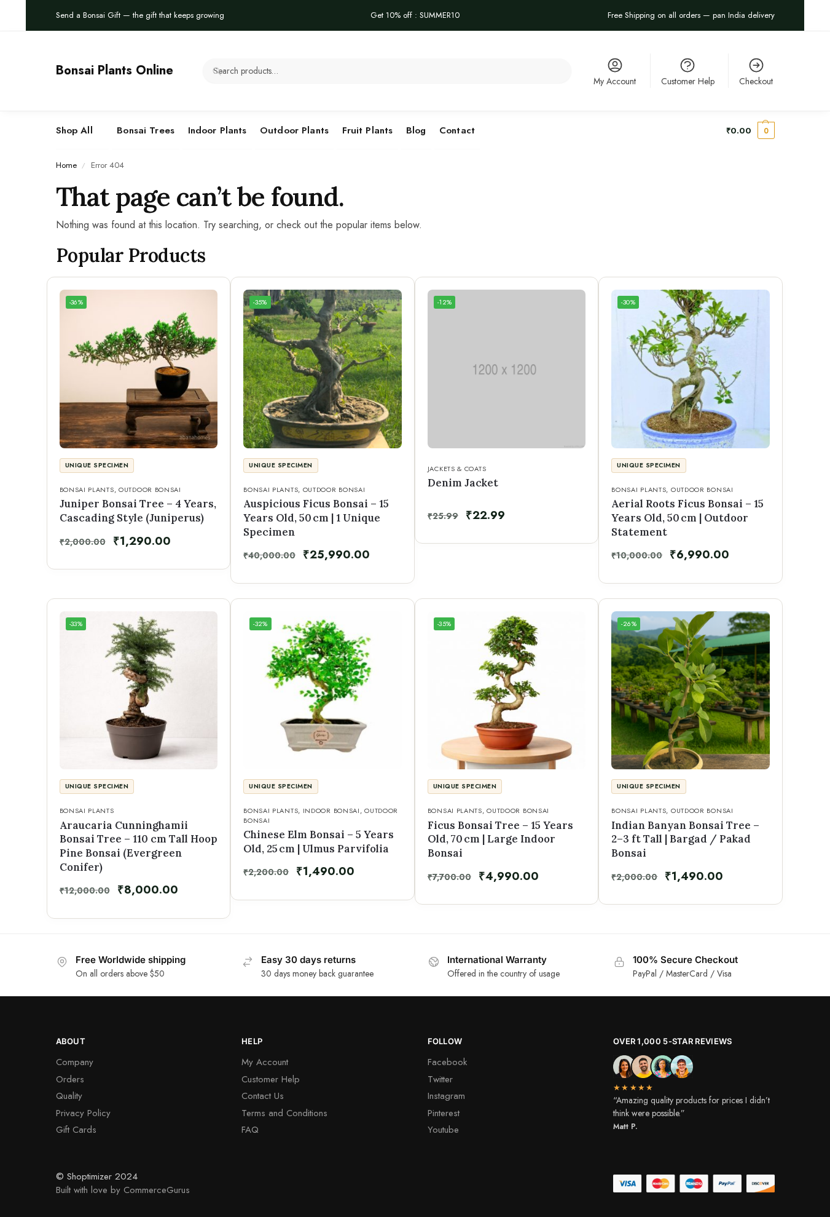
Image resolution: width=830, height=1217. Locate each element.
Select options (141, 904)
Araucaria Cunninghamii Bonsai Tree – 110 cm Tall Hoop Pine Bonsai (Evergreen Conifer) (138, 846)
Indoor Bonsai (331, 810)
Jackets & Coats (457, 469)
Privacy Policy (83, 1113)
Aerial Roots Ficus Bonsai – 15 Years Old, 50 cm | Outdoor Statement (687, 517)
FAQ (250, 1129)
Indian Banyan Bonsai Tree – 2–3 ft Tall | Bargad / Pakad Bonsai (685, 839)
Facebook (447, 1062)
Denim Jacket (463, 483)
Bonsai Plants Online (114, 70)
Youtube (443, 1129)
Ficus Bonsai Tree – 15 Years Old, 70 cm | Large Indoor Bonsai (500, 839)
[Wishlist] (202, 296)
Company (74, 1062)
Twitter (440, 1079)
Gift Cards (76, 1129)
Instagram (446, 1096)
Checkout (756, 81)
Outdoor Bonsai (150, 489)
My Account (614, 81)
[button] (750, 130)
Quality (69, 1096)
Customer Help (688, 81)
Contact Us (262, 1096)
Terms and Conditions (284, 1113)
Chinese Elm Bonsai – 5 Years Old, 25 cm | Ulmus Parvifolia (318, 841)
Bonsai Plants (87, 489)
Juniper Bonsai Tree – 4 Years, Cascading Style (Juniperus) (138, 511)
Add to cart (141, 555)
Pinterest (444, 1113)
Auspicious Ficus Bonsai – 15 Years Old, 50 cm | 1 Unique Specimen (316, 517)
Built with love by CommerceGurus (123, 1190)
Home (66, 165)
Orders (70, 1079)
